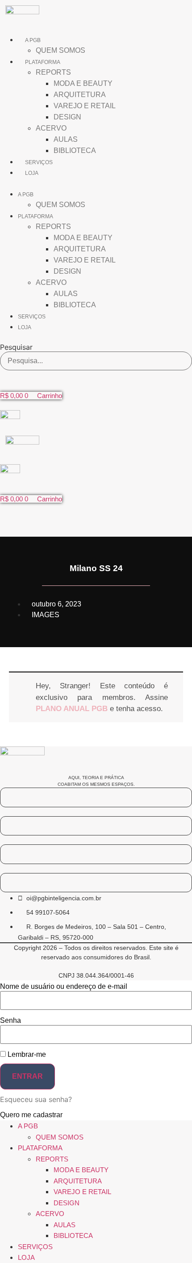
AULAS (66, 139)
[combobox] (96, 361)
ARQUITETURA (80, 94)
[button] (96, 183)
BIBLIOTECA (75, 150)
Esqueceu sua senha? (36, 1099)
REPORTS (53, 72)
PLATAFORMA (42, 62)
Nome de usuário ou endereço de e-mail (63, 986)
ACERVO (51, 128)
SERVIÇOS (39, 162)
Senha (10, 1020)
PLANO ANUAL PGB (72, 708)
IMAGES (45, 615)
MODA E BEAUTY (83, 83)
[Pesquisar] (182, 361)
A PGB (33, 40)
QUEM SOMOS (60, 50)
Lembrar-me (26, 1054)
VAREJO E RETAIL (85, 106)
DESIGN (67, 117)
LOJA (31, 173)
